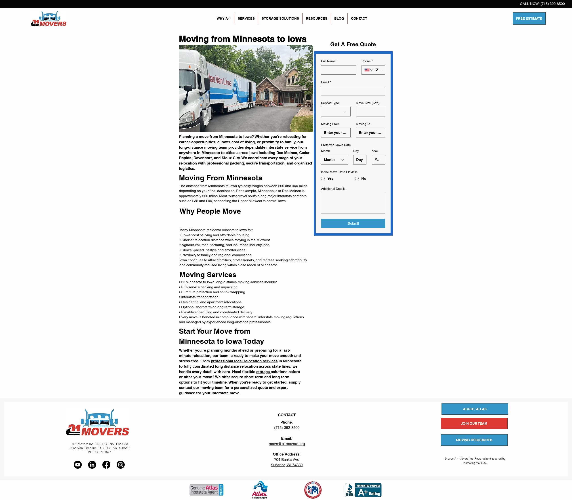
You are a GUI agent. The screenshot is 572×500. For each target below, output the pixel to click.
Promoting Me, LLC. (475, 462)
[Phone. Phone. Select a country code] (368, 70)
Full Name (329, 61)
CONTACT (287, 415)
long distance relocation (236, 366)
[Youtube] (78, 465)
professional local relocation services (244, 361)
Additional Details (333, 188)
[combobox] (336, 111)
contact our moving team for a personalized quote (223, 387)
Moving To (363, 124)
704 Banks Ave (286, 459)
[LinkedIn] (92, 465)
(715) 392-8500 (552, 4)
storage (263, 371)
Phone (367, 61)
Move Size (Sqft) (367, 103)
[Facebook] (106, 465)
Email (326, 82)
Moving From (330, 124)
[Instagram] (121, 465)
